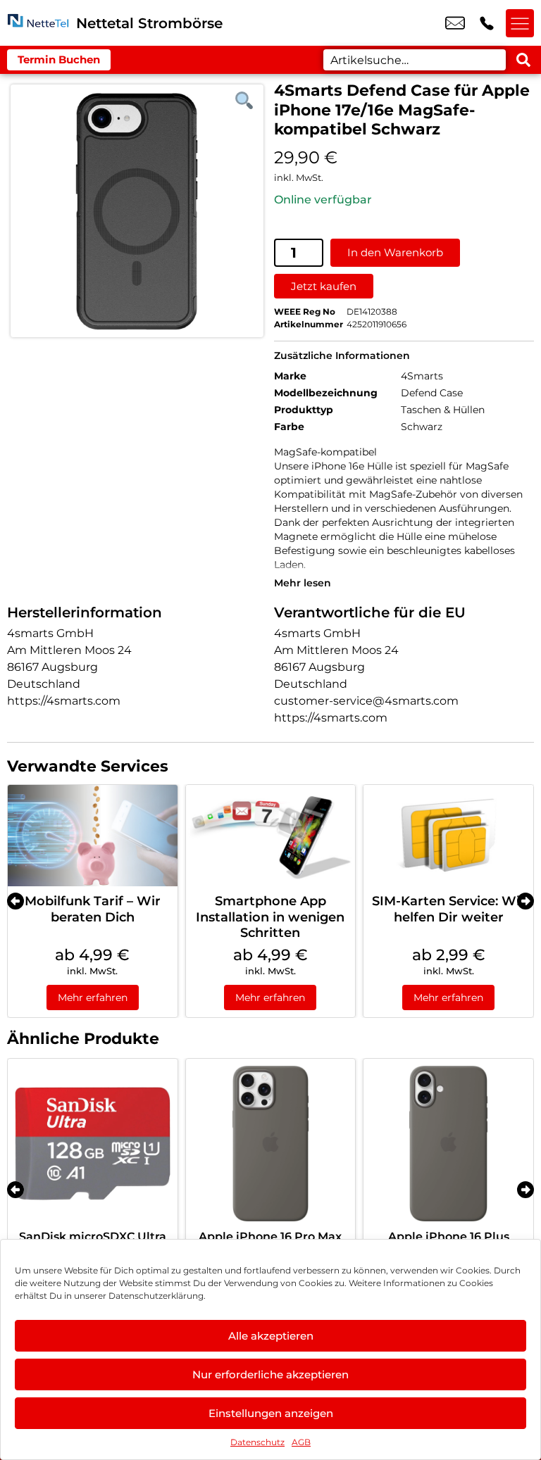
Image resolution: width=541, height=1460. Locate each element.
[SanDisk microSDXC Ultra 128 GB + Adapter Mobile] (92, 1143)
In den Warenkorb (395, 252)
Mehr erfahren (93, 997)
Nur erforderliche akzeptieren (270, 1374)
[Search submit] (523, 59)
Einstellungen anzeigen (271, 1413)
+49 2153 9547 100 (486, 23)
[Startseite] (38, 23)
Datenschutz (257, 1442)
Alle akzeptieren (270, 1335)
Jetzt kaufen (323, 286)
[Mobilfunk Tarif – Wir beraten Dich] (93, 835)
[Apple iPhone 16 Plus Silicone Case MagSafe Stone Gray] (448, 1143)
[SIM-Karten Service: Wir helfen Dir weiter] (448, 835)
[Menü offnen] (520, 23)
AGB (301, 1442)
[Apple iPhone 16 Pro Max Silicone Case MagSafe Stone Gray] (271, 1143)
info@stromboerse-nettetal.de (455, 23)
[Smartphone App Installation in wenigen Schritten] (271, 835)
